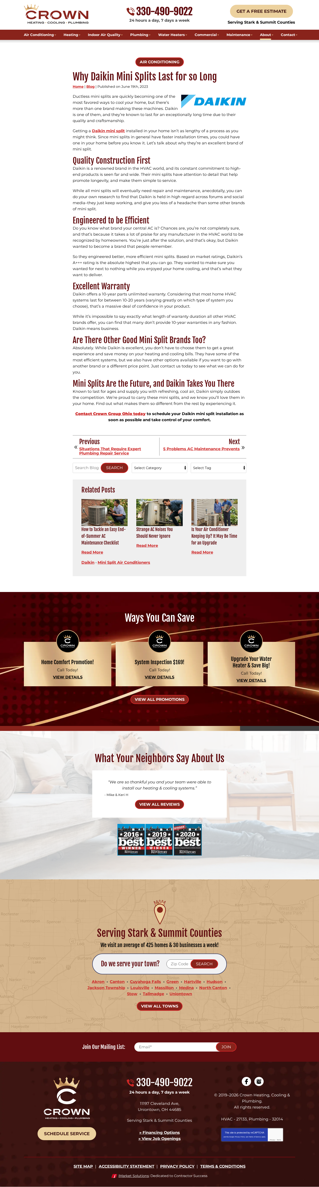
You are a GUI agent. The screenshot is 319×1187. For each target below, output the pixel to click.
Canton (117, 981)
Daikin (87, 562)
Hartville (192, 981)
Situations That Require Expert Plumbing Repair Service (110, 451)
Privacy (272, 1140)
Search (114, 467)
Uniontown (180, 993)
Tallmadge (153, 993)
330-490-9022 (164, 11)
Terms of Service (255, 1137)
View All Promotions (159, 699)
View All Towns (159, 1006)
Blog (90, 87)
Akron (98, 981)
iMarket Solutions (133, 1176)
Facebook (246, 1081)
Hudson (214, 981)
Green (172, 981)
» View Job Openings (159, 1138)
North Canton (213, 987)
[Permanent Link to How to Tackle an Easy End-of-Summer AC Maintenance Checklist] (104, 512)
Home (78, 87)
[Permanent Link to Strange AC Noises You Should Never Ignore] (159, 512)
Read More (92, 552)
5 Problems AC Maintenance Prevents (201, 449)
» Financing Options (159, 1132)
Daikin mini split (108, 131)
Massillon (164, 987)
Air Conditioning (159, 62)
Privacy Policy (240, 1137)
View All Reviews (159, 804)
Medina (186, 987)
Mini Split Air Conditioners (124, 562)
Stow (132, 993)
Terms (279, 1140)
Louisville (139, 987)
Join (226, 1047)
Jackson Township (106, 987)
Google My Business (259, 1081)
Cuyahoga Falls (145, 981)
